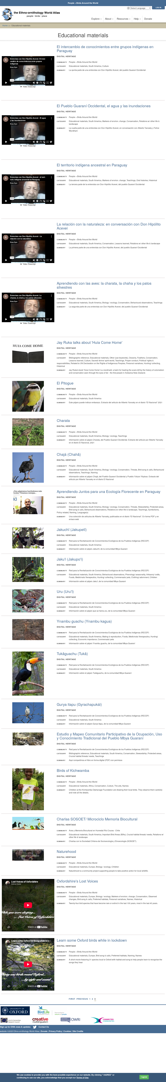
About (108, 18)
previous (82, 998)
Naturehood (66, 851)
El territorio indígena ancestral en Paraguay (92, 164)
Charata (63, 420)
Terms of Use (82, 1077)
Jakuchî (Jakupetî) (72, 529)
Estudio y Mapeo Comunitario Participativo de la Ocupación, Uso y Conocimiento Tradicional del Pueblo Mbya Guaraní (109, 736)
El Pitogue (65, 383)
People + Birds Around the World (83, 3)
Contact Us (44, 1026)
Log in (158, 7)
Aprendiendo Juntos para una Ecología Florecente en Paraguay (108, 491)
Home (5, 25)
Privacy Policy (55, 1031)
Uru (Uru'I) (65, 591)
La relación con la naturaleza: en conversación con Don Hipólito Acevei (109, 226)
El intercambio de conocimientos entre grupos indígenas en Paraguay (105, 48)
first (72, 998)
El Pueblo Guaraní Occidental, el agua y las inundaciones (104, 105)
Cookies (67, 1031)
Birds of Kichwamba (73, 770)
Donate (148, 18)
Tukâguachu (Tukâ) (72, 653)
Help (136, 18)
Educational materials (21, 25)
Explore (95, 18)
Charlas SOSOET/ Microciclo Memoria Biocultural (97, 819)
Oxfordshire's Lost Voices (77, 881)
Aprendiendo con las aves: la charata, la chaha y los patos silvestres (104, 285)
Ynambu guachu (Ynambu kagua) (84, 621)
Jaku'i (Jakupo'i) (70, 559)
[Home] (31, 14)
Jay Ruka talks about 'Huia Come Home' (89, 342)
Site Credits (78, 1031)
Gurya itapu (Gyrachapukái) (79, 704)
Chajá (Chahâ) (69, 454)
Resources (123, 18)
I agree (144, 1077)
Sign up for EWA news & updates (15, 1026)
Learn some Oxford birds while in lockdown (92, 940)
